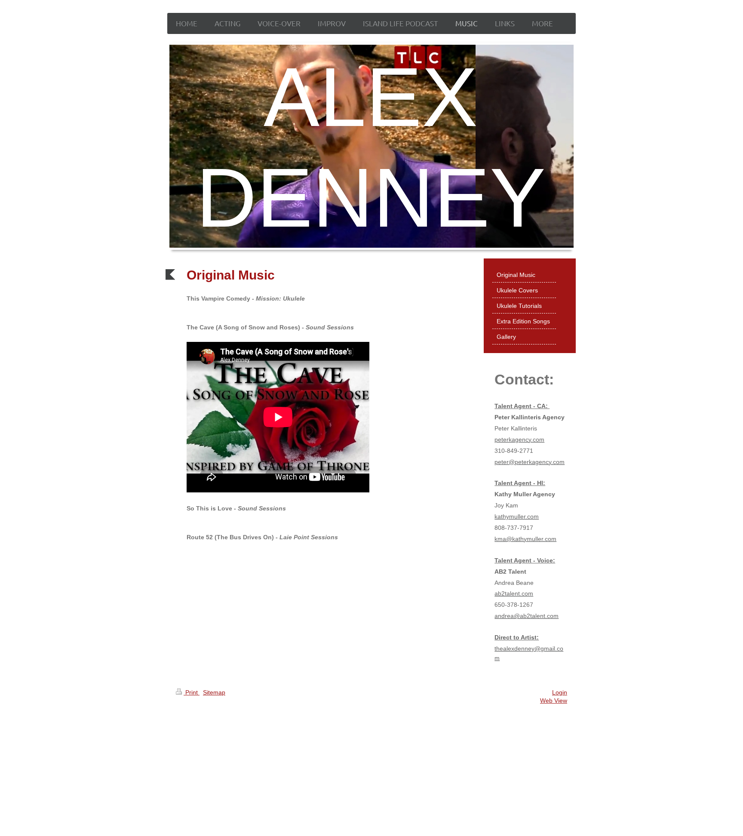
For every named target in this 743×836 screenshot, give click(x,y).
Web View (553, 700)
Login (559, 692)
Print (192, 692)
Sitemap (214, 692)
